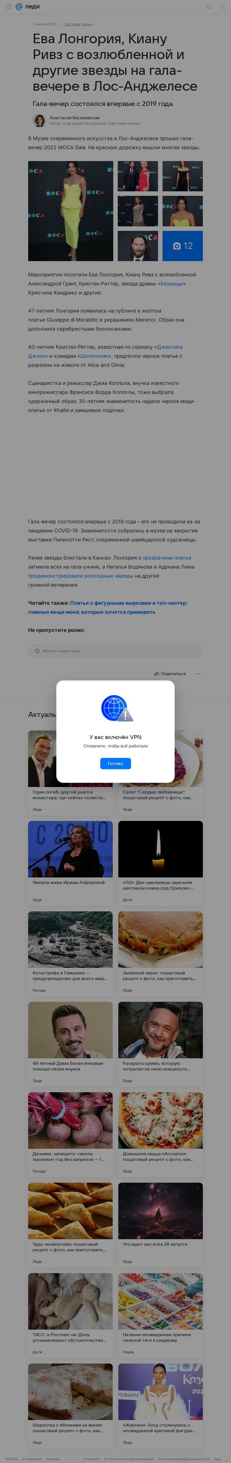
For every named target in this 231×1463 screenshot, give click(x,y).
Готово (115, 763)
